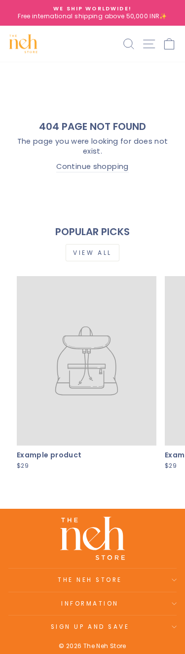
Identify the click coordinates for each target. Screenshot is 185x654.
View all (92, 252)
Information (90, 604)
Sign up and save (90, 627)
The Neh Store (90, 580)
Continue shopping (92, 166)
